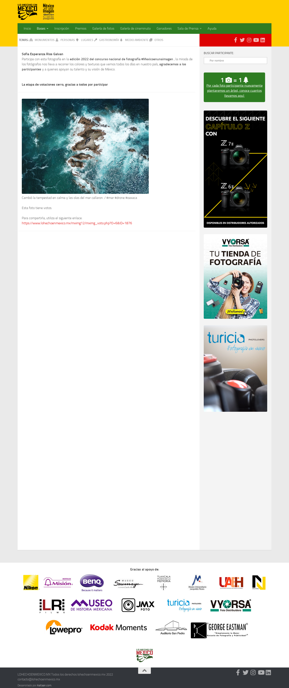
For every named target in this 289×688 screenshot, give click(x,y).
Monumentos (45, 40)
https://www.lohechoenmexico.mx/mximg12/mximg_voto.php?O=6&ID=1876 (77, 223)
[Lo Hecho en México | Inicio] (36, 11)
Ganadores (164, 28)
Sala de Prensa (188, 28)
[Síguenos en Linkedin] (262, 39)
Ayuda (212, 28)
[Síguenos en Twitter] (242, 39)
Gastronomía (109, 40)
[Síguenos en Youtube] (255, 39)
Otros (158, 40)
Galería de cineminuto (135, 28)
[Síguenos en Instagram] (249, 39)
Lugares (87, 40)
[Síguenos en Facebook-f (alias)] (235, 39)
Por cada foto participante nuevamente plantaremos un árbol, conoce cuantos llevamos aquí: (234, 90)
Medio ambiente (137, 40)
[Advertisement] (194, 9)
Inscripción (61, 28)
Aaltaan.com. (44, 685)
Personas (68, 40)
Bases (41, 28)
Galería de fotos (103, 28)
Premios (80, 28)
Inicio (27, 28)
